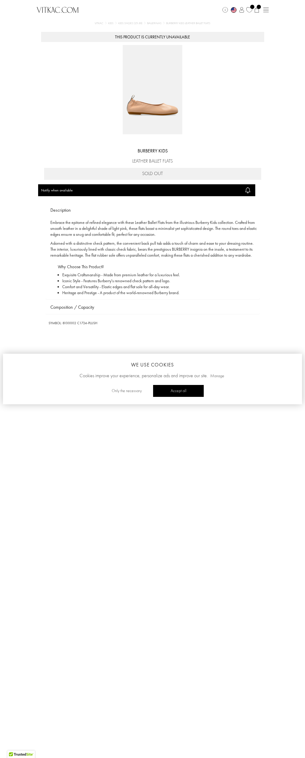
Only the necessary (127, 391)
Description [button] (60, 210)
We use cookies (152, 364)
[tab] (152, 210)
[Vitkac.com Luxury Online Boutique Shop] (57, 9)
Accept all (178, 391)
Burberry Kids (153, 151)
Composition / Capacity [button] (72, 307)
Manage (217, 376)
